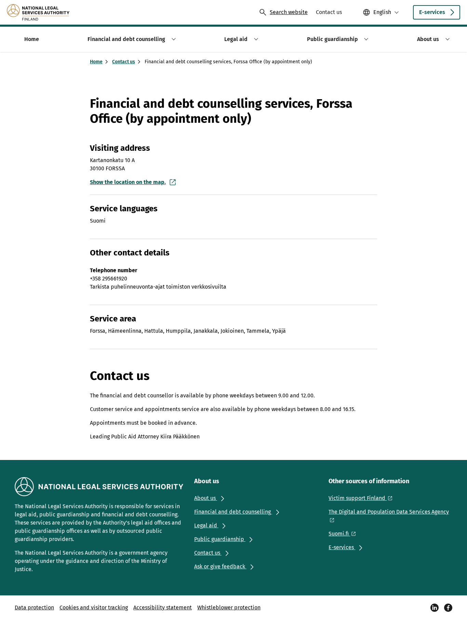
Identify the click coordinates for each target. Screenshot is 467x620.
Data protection (34, 607)
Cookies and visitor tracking (93, 607)
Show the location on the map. (128, 182)
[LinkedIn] (434, 608)
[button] (172, 39)
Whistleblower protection (229, 607)
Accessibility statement (162, 607)
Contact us (123, 62)
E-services (432, 12)
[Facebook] (448, 608)
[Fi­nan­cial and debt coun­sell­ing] (38, 12)
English (382, 12)
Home (96, 62)
